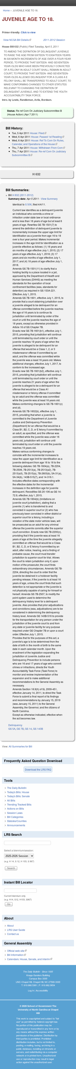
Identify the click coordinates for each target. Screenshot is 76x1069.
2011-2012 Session (54, 39)
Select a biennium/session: (19, 850)
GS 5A (11, 728)
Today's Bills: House (18, 792)
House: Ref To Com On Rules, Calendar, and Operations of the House (38, 142)
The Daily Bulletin (17, 787)
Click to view (28, 32)
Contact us (13, 934)
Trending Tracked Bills (19, 804)
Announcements (16, 825)
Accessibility (42, 990)
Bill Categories (15, 817)
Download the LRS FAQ (38, 769)
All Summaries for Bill (20, 746)
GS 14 (28, 728)
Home (6, 10)
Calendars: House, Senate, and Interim (29, 959)
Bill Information (16, 954)
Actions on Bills (15, 808)
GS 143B (38, 728)
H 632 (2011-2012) (22, 195)
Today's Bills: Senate (18, 796)
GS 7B (20, 728)
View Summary (49, 198)
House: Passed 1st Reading (47, 136)
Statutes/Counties (17, 821)
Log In (31, 990)
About (10, 925)
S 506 (28, 204)
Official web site (17, 950)
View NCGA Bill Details (17, 39)
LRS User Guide (16, 929)
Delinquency (15, 725)
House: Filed (38, 133)
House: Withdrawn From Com (47, 147)
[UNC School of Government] (37, 3)
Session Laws (14, 812)
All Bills (11, 800)
